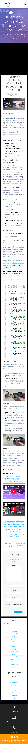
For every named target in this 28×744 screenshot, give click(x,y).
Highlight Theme (15, 741)
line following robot (12, 534)
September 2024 (14, 633)
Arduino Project (13, 94)
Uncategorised (14, 698)
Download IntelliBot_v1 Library (12, 478)
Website (14, 597)
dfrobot (9, 526)
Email (14, 590)
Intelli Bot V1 (6, 125)
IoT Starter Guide (14, 693)
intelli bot (15, 531)
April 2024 (14, 644)
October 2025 (14, 631)
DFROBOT (14, 685)
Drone (14, 687)
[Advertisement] (14, 57)
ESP (12, 526)
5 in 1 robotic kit (11, 521)
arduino (18, 521)
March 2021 (14, 659)
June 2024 (14, 639)
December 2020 (14, 664)
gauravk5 (16, 526)
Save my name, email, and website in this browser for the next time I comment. (14, 606)
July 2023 (14, 649)
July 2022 (14, 654)
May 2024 (14, 641)
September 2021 (14, 657)
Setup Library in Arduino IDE (12, 480)
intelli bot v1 (14, 533)
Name (14, 584)
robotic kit (21, 534)
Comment (14, 565)
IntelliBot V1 (8, 145)
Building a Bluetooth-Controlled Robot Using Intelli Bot (14, 524)
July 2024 (14, 636)
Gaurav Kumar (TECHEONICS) (11, 93)
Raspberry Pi (14, 695)
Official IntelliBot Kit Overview (12, 476)
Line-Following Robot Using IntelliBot (14, 481)
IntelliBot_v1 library (15, 260)
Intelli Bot (8, 94)
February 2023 (14, 651)
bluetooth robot (13, 522)
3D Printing (14, 680)
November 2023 (14, 646)
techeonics (11, 536)
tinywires (17, 536)
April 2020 (14, 667)
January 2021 (14, 662)
